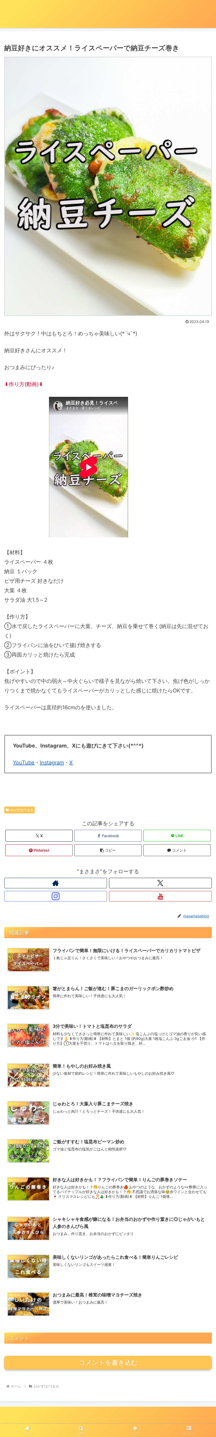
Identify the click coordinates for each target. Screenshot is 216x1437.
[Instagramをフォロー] (55, 896)
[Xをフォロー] (160, 883)
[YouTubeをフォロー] (160, 896)
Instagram (52, 762)
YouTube (24, 762)
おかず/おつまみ (21, 810)
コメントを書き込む (108, 1362)
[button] (108, 850)
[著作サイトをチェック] (55, 883)
